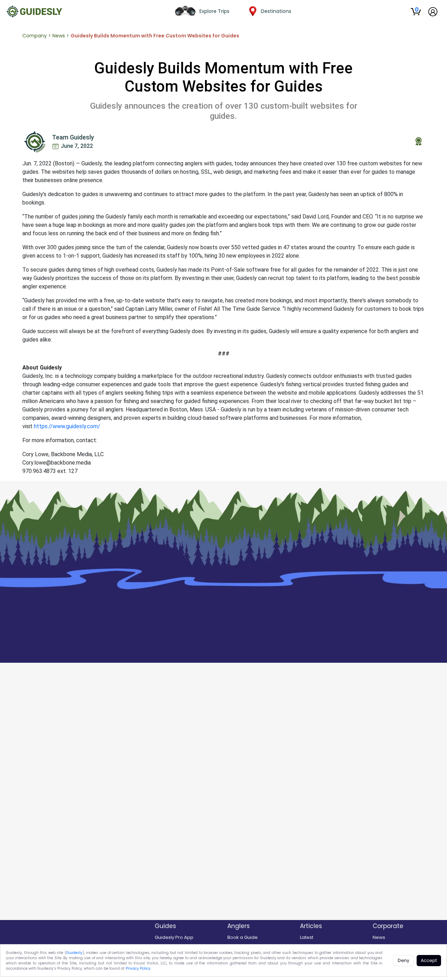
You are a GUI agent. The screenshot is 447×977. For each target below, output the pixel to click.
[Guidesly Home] (34, 11)
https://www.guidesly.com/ (67, 426)
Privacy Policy (138, 968)
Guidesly (74, 952)
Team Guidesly (73, 137)
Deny (403, 960)
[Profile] (433, 12)
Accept (429, 960)
